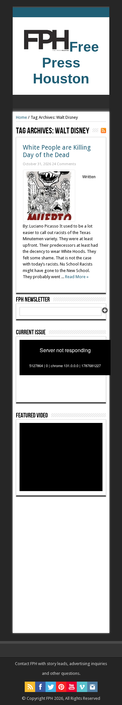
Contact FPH (26, 663)
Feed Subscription (103, 130)
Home (21, 117)
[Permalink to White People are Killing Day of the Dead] (49, 219)
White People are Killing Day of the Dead (57, 151)
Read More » (76, 276)
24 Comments (64, 164)
